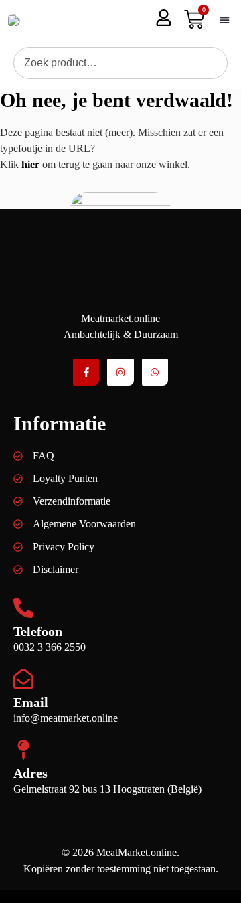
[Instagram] (120, 372)
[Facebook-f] (86, 372)
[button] (224, 20)
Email (30, 702)
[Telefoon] (23, 608)
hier (30, 164)
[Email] (23, 679)
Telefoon (37, 631)
